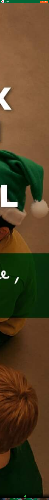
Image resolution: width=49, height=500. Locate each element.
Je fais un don (44, 1)
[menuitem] (44, 1)
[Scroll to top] (47, 498)
